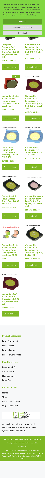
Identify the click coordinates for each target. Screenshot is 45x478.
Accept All (22, 21)
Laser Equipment (10, 341)
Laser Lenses (8, 345)
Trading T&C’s (12, 443)
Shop (4, 397)
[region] (22, 18)
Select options (10, 67)
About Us (34, 443)
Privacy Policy (24, 443)
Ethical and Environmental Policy (16, 439)
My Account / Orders (12, 401)
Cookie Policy (31, 15)
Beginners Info (9, 367)
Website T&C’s (35, 439)
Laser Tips (6, 380)
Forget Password (10, 405)
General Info (8, 371)
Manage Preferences (22, 27)
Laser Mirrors (8, 350)
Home (5, 392)
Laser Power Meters (11, 354)
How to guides (8, 376)
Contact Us (22, 446)
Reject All (22, 33)
